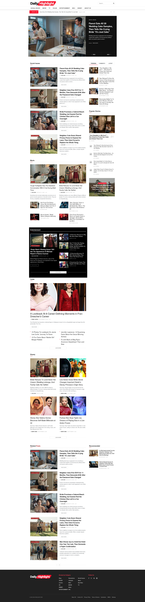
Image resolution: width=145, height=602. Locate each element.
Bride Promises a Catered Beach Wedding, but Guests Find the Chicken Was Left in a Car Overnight (72, 115)
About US (88, 8)
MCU (73, 8)
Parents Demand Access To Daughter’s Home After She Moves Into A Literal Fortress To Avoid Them (106, 464)
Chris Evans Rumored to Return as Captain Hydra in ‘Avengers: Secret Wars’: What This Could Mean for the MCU (77, 218)
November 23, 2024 (44, 319)
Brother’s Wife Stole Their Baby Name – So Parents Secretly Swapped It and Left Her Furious (106, 91)
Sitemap (114, 597)
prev (94, 54)
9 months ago (103, 468)
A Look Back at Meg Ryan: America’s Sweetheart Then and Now (72, 341)
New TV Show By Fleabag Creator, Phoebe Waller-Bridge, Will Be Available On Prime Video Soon (77, 245)
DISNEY (79, 8)
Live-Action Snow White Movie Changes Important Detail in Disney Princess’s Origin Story (71, 382)
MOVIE (44, 8)
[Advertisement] (102, 213)
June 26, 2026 (44, 209)
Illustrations (71, 578)
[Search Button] (114, 3)
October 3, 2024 (71, 393)
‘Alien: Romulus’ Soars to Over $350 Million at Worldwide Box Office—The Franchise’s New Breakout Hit (77, 206)
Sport (79, 580)
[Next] (59, 565)
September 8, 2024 (43, 431)
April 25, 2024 (43, 255)
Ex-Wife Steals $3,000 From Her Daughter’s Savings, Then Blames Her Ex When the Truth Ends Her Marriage (107, 453)
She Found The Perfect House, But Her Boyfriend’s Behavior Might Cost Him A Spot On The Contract (48, 205)
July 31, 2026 (69, 192)
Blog (60, 578)
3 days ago (102, 457)
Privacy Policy (87, 597)
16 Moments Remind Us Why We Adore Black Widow (77, 235)
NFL (69, 589)
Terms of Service (95, 597)
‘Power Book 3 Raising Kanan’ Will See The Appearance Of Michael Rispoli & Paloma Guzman (42, 251)
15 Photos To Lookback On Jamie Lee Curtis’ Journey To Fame (44, 333)
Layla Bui (63, 75)
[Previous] (57, 565)
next (108, 54)
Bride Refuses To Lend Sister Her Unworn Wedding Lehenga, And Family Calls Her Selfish (70, 187)
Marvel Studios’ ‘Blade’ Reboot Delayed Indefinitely (48, 215)
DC (59, 585)
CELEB (55, 8)
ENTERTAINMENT (64, 8)
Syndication (103, 597)
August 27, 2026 (70, 75)
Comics (61, 582)
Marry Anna (64, 393)
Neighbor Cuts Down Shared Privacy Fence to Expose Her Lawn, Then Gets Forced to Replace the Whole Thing (70, 139)
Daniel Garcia (34, 319)
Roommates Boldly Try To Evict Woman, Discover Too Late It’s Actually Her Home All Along (106, 101)
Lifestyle (70, 580)
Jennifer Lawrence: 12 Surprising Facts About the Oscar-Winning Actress (73, 334)
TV (49, 8)
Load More (58, 272)
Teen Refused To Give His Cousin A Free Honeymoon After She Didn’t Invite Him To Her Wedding (106, 80)
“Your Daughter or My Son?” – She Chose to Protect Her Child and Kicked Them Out (105, 70)
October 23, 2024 (74, 211)
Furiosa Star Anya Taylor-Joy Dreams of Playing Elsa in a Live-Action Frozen (72, 420)
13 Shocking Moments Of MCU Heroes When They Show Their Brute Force (76, 255)
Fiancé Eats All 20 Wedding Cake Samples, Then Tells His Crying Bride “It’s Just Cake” (58, 12)
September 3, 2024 (72, 431)
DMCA (109, 597)
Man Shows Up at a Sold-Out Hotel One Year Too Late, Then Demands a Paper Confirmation (72, 544)
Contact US (80, 597)
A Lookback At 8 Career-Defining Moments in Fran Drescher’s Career (56, 315)
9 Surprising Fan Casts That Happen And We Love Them (77, 263)
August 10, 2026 (40, 192)
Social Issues (35, 8)
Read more (95, 43)
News (69, 587)
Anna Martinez (34, 255)
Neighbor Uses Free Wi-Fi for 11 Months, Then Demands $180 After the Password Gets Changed (72, 92)
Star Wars (80, 582)
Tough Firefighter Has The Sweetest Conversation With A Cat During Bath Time (43, 187)
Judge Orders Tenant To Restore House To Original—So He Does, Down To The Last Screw (104, 170)
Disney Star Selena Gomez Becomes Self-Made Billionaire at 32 (42, 420)
